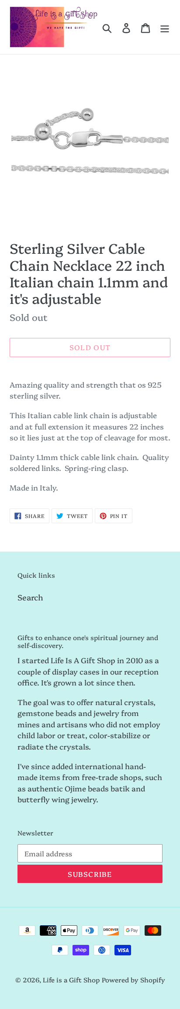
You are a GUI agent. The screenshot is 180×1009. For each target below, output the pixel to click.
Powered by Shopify (133, 979)
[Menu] (164, 27)
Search (30, 597)
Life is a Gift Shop (71, 979)
